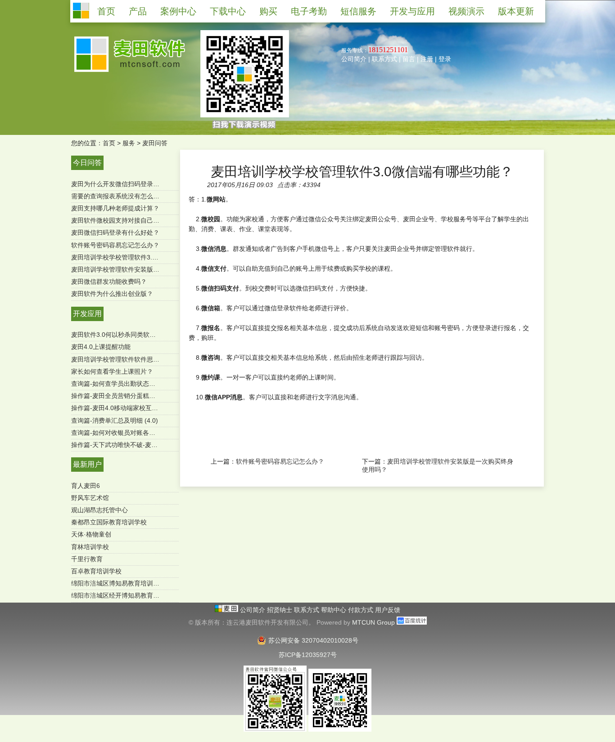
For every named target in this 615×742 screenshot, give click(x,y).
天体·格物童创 (91, 534)
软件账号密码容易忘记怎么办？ (115, 245)
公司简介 (353, 59)
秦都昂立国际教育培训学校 (109, 522)
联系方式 (384, 59)
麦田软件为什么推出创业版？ (112, 293)
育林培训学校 (90, 546)
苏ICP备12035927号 (308, 654)
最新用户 (87, 464)
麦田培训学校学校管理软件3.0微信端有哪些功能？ (142, 257)
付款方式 (361, 609)
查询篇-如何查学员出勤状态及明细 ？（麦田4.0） (140, 383)
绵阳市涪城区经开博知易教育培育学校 (124, 595)
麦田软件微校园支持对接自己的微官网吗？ (131, 220)
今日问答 (87, 162)
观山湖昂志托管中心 (99, 510)
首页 (109, 143)
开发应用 (87, 313)
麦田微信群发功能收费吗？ (109, 281)
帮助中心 (334, 609)
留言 (408, 59)
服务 (128, 143)
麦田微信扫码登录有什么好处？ (115, 232)
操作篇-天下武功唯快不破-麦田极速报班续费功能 (139, 444)
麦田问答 (154, 143)
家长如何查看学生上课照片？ (112, 371)
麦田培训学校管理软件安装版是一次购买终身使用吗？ (146, 269)
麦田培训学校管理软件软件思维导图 (121, 359)
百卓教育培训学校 (96, 571)
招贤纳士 (280, 609)
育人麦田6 (85, 485)
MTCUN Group (373, 622)
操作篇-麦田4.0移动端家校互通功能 (121, 407)
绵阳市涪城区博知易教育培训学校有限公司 (131, 583)
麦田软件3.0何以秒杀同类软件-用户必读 (127, 334)
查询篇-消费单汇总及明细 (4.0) (114, 420)
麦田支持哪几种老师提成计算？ (115, 208)
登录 (445, 59)
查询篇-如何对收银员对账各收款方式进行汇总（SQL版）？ (154, 432)
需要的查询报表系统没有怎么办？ (118, 196)
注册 (427, 59)
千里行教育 (87, 559)
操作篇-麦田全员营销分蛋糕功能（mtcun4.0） (136, 395)
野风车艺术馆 (90, 497)
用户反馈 (387, 609)
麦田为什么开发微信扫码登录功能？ (121, 184)
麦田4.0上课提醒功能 (101, 346)
